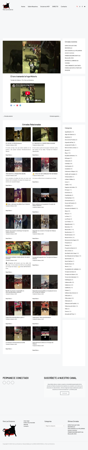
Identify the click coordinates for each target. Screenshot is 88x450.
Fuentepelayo (68, 198)
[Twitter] (14, 105)
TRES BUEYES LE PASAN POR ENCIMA (16, 174)
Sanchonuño (68, 258)
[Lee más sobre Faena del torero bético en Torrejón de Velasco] (45, 333)
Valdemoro (68, 285)
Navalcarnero (68, 232)
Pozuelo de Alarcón (70, 248)
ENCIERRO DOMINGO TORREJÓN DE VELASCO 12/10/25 (18, 257)
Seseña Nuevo (68, 264)
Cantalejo (67, 163)
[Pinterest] (17, 105)
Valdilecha (67, 287)
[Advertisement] (44, 23)
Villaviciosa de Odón (70, 306)
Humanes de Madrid (70, 208)
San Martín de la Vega (70, 253)
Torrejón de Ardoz (69, 271)
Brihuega (67, 158)
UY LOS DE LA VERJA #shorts (14, 143)
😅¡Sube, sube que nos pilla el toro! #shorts (18, 204)
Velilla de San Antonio (70, 293)
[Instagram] (79, 6)
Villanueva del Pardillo (70, 303)
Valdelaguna (68, 279)
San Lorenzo (68, 250)
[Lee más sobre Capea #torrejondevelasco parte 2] (18, 308)
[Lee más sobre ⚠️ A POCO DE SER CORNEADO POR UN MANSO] (45, 164)
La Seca (67, 216)
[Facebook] (82, 6)
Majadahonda (68, 224)
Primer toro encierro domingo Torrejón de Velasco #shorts (17, 231)
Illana (66, 211)
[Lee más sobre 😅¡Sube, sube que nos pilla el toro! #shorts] (18, 195)
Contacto (26, 426)
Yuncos (67, 311)
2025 (16, 145)
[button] (77, 6)
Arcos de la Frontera (70, 139)
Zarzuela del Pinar (69, 314)
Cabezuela (67, 161)
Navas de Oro (68, 237)
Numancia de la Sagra (70, 240)
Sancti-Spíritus (68, 261)
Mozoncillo (68, 229)
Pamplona (67, 242)
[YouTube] (84, 6)
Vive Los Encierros (8, 9)
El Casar (67, 190)
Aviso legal (26, 421)
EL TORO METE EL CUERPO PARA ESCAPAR (44, 143)
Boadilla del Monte (70, 155)
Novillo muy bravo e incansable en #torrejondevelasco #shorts (15, 291)
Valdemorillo (68, 282)
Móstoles (67, 227)
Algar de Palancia (69, 134)
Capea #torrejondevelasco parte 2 (15, 317)
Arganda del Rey (69, 142)
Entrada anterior (8, 116)
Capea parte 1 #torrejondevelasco (42, 317)
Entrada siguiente (55, 116)
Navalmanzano (69, 234)
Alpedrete (67, 137)
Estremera (67, 192)
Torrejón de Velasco (16, 80)
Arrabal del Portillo (70, 145)
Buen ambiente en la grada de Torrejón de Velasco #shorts (44, 204)
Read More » (9, 155)
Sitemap (26, 424)
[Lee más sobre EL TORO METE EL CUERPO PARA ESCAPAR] (45, 134)
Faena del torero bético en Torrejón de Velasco (43, 343)
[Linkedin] (20, 105)
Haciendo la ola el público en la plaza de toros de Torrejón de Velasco (45, 291)
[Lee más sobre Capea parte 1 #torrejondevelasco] (45, 308)
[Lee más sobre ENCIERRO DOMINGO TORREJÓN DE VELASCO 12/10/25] (18, 248)
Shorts (66, 266)
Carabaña (67, 168)
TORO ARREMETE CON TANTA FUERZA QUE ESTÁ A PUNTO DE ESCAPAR (73, 68)
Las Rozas (67, 219)
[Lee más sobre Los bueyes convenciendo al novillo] (18, 333)
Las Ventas (68, 221)
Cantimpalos (68, 166)
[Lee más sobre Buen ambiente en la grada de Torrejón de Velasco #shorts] (45, 195)
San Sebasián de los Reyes (72, 256)
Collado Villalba (69, 179)
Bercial (66, 150)
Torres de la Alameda (70, 277)
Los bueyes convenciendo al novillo (15, 342)
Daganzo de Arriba (69, 187)
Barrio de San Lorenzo (70, 147)
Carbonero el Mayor (70, 171)
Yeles (66, 308)
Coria (66, 182)
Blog (66, 153)
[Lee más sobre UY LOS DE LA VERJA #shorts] (18, 134)
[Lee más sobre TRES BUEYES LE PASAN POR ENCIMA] (18, 164)
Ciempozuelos (68, 176)
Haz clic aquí (64, 393)
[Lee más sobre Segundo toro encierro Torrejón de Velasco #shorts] (45, 221)
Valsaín (67, 290)
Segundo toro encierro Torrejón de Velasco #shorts (44, 231)
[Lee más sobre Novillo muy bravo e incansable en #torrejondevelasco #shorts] (18, 281)
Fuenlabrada (68, 195)
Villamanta (67, 301)
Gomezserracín (69, 200)
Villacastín (67, 295)
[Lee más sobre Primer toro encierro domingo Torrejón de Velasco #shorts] (18, 221)
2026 (42, 145)
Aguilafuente (68, 132)
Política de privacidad (29, 422)
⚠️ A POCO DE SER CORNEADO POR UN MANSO (45, 174)
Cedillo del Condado (70, 174)
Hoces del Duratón (70, 203)
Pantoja (67, 245)
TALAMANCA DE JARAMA (71, 269)
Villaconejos (68, 298)
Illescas (67, 213)
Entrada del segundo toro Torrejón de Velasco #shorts (45, 257)
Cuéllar (66, 184)
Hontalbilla (67, 205)
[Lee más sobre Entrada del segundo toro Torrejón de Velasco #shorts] (45, 248)
